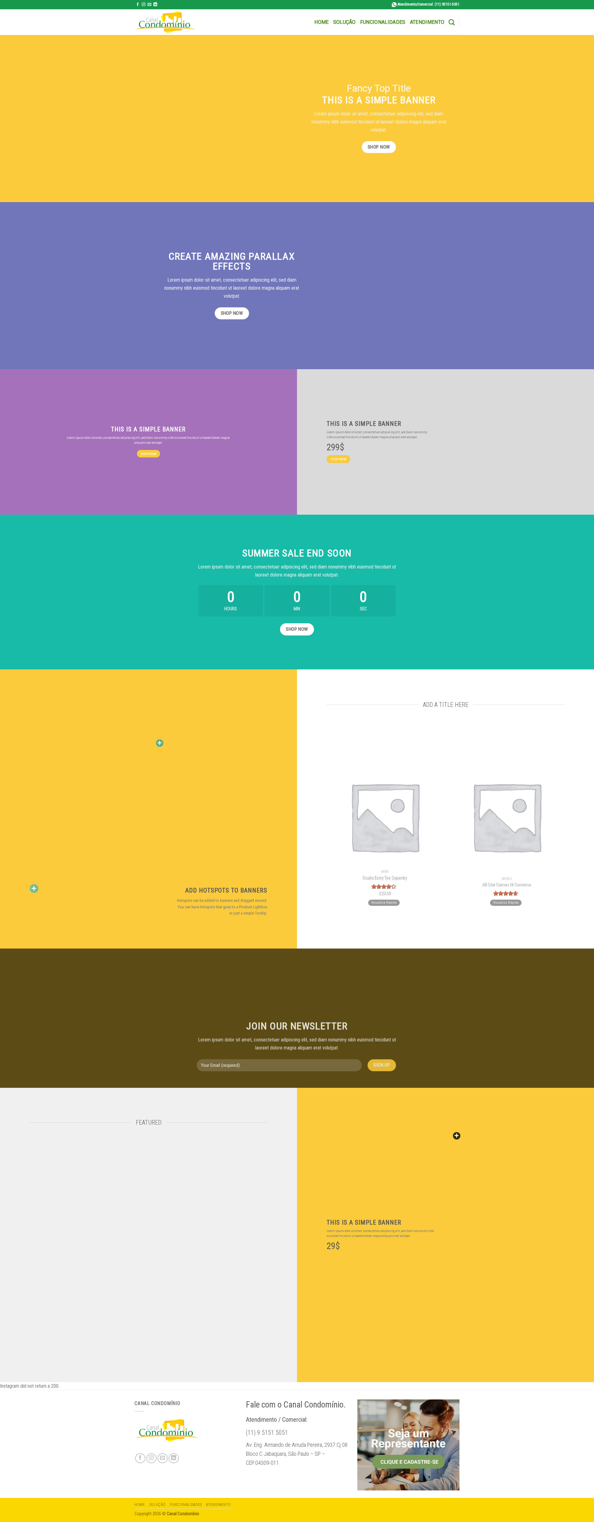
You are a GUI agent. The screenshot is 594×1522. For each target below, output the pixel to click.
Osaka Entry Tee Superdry (384, 877)
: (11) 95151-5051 (428, 4)
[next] (567, 819)
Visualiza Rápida (384, 902)
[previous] (323, 819)
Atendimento (427, 22)
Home (321, 22)
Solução (344, 22)
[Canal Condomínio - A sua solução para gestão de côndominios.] (165, 22)
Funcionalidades (383, 22)
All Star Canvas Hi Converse (506, 884)
